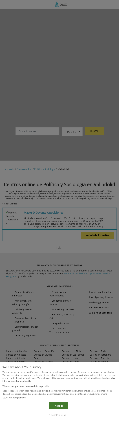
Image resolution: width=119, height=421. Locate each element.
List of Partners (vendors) (14, 397)
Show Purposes (58, 415)
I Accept (58, 406)
